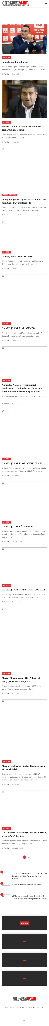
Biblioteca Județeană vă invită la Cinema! (27, 884)
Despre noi (9, 1007)
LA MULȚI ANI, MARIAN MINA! (19, 328)
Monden (6, 57)
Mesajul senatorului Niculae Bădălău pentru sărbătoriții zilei (23, 767)
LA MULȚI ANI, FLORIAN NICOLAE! (22, 463)
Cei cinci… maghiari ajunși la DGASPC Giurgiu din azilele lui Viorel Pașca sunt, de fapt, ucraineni (29, 876)
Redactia (20, 1007)
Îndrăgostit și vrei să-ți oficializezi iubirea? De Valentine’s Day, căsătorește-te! (24, 201)
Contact (40, 1007)
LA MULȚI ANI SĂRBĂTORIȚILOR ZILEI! (24, 589)
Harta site (30, 1007)
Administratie (9, 195)
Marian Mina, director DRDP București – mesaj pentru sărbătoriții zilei (22, 679)
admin (6, 74)
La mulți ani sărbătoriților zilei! (17, 256)
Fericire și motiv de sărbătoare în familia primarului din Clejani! (21, 128)
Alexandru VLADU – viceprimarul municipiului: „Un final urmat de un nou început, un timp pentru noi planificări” (22, 388)
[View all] (24, 923)
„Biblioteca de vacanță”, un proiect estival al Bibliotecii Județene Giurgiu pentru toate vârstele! (29, 897)
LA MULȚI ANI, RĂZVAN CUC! (18, 526)
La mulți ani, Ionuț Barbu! (15, 61)
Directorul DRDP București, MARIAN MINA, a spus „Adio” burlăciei (24, 834)
